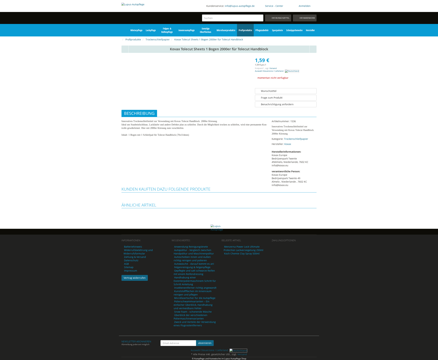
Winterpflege (136, 30)
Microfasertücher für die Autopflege (194, 298)
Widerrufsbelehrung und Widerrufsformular (138, 251)
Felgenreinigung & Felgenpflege (192, 267)
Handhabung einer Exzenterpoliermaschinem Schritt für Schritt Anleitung (195, 281)
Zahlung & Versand (135, 257)
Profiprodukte (245, 30)
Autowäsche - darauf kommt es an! (194, 263)
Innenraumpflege (186, 30)
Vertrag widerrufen (135, 277)
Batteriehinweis (133, 246)
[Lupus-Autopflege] (143, 13)
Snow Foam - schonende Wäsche (193, 311)
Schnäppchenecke (294, 30)
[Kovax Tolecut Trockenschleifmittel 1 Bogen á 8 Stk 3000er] (125, 49)
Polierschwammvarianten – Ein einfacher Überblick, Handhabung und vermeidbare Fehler (193, 305)
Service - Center (274, 6)
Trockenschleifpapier (296, 138)
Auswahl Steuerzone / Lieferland (269, 71)
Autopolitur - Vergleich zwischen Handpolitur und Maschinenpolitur (194, 251)
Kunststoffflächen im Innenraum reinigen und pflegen (192, 293)
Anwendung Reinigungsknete (191, 246)
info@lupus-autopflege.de (240, 6)
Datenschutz (131, 260)
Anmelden (304, 6)
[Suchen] (260, 18)
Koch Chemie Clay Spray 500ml (242, 253)
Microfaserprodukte (226, 30)
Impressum (130, 270)
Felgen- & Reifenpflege (167, 30)
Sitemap (128, 267)
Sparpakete (277, 30)
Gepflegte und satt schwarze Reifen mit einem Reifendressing (194, 272)
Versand (273, 68)
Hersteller (310, 30)
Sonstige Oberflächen (205, 30)
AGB (126, 263)
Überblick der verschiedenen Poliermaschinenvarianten (190, 316)
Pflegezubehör (262, 30)
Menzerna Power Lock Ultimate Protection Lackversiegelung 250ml (243, 248)
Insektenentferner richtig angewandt (195, 287)
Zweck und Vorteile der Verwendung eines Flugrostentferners (195, 323)
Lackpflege (151, 30)
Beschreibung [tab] (139, 113)
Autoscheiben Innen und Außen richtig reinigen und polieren (192, 258)
